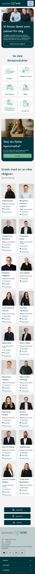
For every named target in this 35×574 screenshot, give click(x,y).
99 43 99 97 (24, 420)
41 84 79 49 (7, 420)
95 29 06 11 (24, 316)
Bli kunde (17, 522)
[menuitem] (11, 3)
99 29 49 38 (24, 487)
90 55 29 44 (7, 385)
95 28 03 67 (7, 281)
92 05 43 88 (7, 316)
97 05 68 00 (24, 348)
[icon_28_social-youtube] (4, 552)
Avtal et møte (7, 212)
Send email (7, 209)
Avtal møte (17, 509)
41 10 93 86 (7, 350)
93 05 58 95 (24, 452)
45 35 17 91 (24, 385)
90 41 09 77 (24, 246)
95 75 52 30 (7, 206)
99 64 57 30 (24, 278)
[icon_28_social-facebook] (10, 552)
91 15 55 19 (7, 489)
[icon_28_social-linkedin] (22, 552)
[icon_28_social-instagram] (16, 552)
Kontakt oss (17, 516)
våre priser (13, 546)
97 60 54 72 (7, 452)
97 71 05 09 (7, 244)
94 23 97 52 (24, 211)
